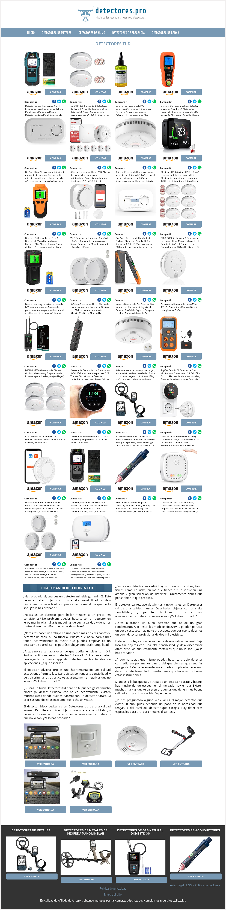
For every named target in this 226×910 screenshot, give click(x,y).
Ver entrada (45, 764)
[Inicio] (113, 19)
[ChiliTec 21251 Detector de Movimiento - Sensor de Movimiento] (90, 741)
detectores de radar (165, 32)
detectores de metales (57, 32)
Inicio (31, 32)
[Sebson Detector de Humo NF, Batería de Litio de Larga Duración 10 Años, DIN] (135, 741)
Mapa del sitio (113, 894)
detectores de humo (92, 32)
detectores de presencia (128, 32)
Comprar (55, 92)
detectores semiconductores (195, 830)
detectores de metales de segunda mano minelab (86, 832)
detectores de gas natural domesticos (140, 832)
